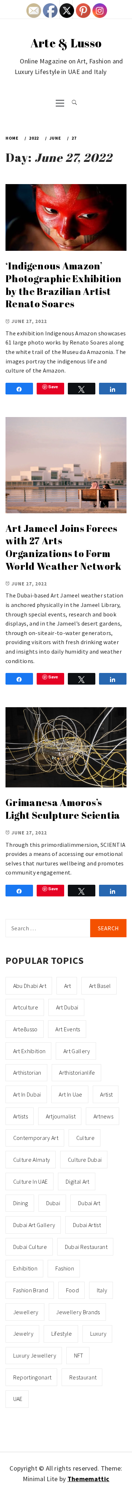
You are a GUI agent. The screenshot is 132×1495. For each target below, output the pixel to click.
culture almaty (31, 1159)
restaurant (82, 1377)
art (67, 985)
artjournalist (61, 1116)
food (72, 1290)
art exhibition (29, 1051)
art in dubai (27, 1094)
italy (102, 1290)
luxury (98, 1333)
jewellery (25, 1312)
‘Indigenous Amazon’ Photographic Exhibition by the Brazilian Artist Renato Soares (63, 284)
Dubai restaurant (86, 1246)
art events (67, 1029)
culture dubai (85, 1159)
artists (20, 1116)
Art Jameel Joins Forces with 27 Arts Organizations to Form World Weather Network (64, 547)
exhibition (25, 1268)
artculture (25, 1007)
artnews (103, 1116)
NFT (79, 1355)
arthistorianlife (77, 1072)
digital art (77, 1181)
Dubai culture (30, 1246)
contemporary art (35, 1137)
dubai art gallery (34, 1225)
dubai (53, 1203)
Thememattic (88, 1479)
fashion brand (30, 1290)
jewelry (23, 1333)
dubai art (89, 1203)
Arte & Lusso (66, 43)
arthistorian (27, 1072)
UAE (18, 1398)
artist (106, 1094)
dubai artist (87, 1225)
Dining (20, 1203)
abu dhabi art (29, 985)
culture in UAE (30, 1181)
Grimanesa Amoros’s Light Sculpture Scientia (63, 809)
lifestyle (61, 1333)
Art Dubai (67, 1007)
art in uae (70, 1094)
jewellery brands (78, 1312)
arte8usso (25, 1029)
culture (85, 1137)
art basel (100, 985)
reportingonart (32, 1377)
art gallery (76, 1051)
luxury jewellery (34, 1355)
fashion (64, 1268)
